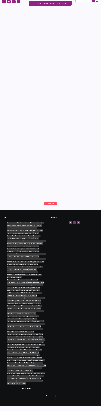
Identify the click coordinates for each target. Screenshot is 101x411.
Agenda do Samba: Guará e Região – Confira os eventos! (28, 25)
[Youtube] (74, 222)
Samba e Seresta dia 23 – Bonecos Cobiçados (23, 162)
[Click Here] (97, 1)
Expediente (26, 388)
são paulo (7, 53)
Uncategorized (8, 37)
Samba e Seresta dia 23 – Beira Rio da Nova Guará (25, 193)
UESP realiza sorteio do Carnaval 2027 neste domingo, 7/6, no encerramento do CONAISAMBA (43, 40)
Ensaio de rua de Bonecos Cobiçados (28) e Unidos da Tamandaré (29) (33, 147)
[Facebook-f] (70, 222)
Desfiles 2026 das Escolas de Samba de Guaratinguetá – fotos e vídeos (33, 71)
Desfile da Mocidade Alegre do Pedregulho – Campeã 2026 (28, 86)
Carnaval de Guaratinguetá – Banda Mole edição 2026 (26, 101)
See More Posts (50, 203)
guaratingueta (8, 22)
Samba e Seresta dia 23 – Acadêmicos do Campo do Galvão (29, 177)
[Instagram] (78, 222)
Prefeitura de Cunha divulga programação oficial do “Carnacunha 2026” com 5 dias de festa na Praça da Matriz (50, 116)
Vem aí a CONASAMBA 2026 (16, 55)
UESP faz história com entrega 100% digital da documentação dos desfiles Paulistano (40, 132)
